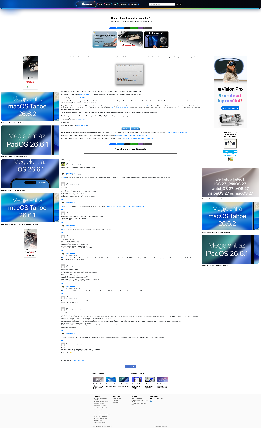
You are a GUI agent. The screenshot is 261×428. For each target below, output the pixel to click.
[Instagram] (158, 398)
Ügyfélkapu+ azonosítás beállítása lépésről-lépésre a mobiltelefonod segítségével (149, 386)
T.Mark (64, 177)
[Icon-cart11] (177, 4)
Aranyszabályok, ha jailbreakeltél (177, 132)
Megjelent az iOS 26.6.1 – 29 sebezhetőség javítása (13, 190)
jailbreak (145, 21)
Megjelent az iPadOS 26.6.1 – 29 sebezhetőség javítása (14, 156)
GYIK (115, 4)
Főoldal (100, 4)
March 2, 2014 (80, 119)
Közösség (108, 4)
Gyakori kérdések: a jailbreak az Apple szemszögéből (137, 138)
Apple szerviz (134, 4)
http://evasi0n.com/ (81, 125)
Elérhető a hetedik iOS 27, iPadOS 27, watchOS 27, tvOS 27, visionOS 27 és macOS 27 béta (223, 199)
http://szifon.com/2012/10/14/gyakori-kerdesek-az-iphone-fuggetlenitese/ (125, 206)
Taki (63, 337)
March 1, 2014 (80, 98)
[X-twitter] (154, 398)
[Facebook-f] (151, 398)
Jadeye (68, 173)
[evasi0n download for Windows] (135, 128)
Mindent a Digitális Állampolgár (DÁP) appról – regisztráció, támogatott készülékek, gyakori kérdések (137, 387)
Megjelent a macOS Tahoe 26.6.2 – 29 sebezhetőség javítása (15, 122)
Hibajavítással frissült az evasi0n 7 (130, 18)
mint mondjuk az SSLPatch (143, 106)
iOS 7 (141, 21)
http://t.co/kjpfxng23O (85, 94)
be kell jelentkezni (79, 360)
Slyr (63, 206)
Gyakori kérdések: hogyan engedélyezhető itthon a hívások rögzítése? (162, 385)
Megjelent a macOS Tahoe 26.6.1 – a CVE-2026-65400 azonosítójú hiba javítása (19, 224)
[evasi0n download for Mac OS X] (125, 128)
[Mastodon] (161, 398)
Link (62, 170)
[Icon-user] (180, 4)
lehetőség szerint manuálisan (120, 107)
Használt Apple (123, 4)
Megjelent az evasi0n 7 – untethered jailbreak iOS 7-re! (131, 135)
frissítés (138, 21)
